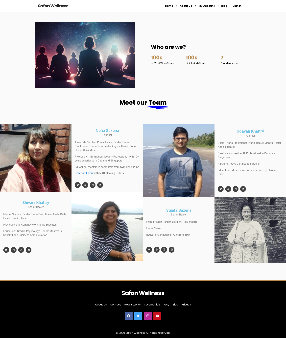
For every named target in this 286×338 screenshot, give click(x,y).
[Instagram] (92, 185)
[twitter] (138, 316)
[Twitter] (78, 185)
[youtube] (157, 316)
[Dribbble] (85, 185)
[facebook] (129, 316)
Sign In (237, 6)
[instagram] (148, 316)
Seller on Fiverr (84, 173)
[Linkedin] (100, 185)
